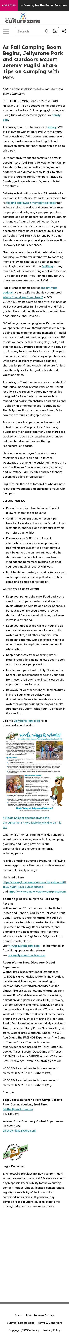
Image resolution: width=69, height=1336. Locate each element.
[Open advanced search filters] (55, 31)
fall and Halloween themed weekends (31, 202)
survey (52, 127)
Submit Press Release (20, 1322)
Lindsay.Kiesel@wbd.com (19, 1130)
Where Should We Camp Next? (23, 297)
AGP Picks (9, 5)
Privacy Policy (52, 1330)
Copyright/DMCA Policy (24, 1330)
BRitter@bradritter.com (18, 1109)
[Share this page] (64, 31)
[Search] (47, 31)
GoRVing (47, 266)
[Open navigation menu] (6, 31)
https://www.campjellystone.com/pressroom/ (38, 891)
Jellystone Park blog (27, 720)
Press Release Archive (40, 1315)
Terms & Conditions (50, 1322)
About (19, 1315)
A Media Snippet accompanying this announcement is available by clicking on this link (32, 822)
